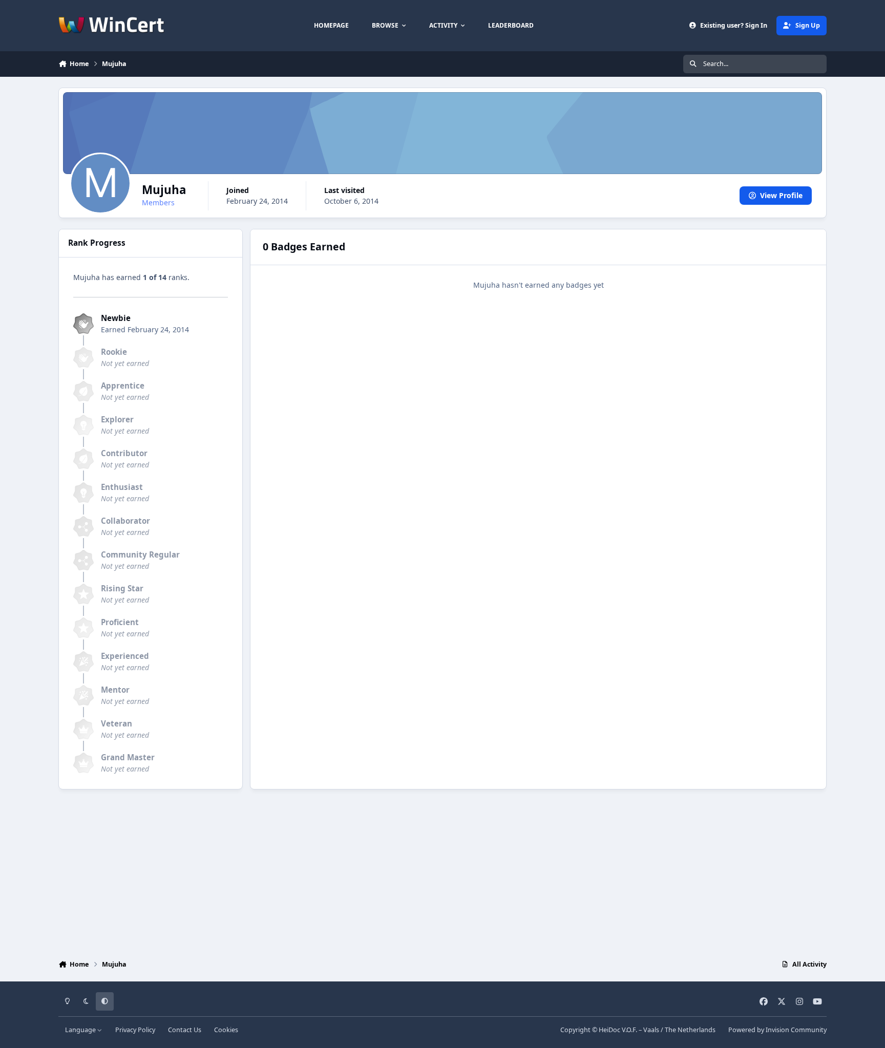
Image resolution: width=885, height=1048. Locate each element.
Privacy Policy (135, 1029)
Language (81, 1029)
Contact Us (184, 1029)
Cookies (226, 1029)
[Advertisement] (442, 872)
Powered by (777, 1029)
